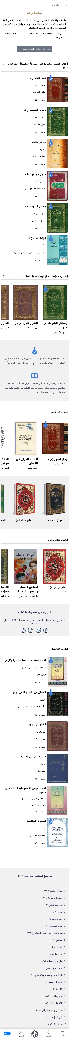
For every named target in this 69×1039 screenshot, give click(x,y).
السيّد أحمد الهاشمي (38, 156)
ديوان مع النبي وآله (35, 174)
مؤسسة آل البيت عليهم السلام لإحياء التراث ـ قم (27, 253)
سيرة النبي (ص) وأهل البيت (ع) (34, 668)
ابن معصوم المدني (31, 328)
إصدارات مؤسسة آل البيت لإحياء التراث (45, 276)
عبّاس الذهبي (41, 675)
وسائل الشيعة (34, 110)
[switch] (7, 1033)
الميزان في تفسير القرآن (29, 692)
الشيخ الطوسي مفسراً (33, 756)
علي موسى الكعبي (39, 805)
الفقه (44, 828)
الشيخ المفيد (33, 468)
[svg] (66, 4)
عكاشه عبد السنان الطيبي (28, 596)
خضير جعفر (41, 771)
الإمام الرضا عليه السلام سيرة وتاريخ (25, 660)
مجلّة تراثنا (42, 246)
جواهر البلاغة (39, 142)
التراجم (43, 764)
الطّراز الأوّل (26, 323)
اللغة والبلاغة (41, 150)
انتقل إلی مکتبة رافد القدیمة (36, 49)
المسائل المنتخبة (36, 821)
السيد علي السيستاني (38, 835)
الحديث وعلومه (40, 85)
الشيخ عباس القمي (60, 592)
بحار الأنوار (37, 78)
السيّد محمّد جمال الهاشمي (35, 188)
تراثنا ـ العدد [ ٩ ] (37, 238)
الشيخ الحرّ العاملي (39, 124)
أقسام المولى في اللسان (27, 461)
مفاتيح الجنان (24, 520)
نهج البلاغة (55, 520)
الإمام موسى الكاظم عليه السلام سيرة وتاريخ (25, 790)
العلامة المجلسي (39, 92)
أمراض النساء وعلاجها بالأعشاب (26, 589)
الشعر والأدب (40, 182)
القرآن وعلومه (41, 700)
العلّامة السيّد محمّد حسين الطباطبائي (31, 707)
